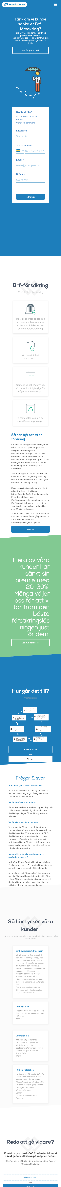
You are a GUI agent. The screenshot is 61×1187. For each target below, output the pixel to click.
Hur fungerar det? (30, 50)
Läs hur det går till (30, 642)
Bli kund (30, 759)
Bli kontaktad (30, 749)
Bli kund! (30, 529)
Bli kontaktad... (30, 1177)
